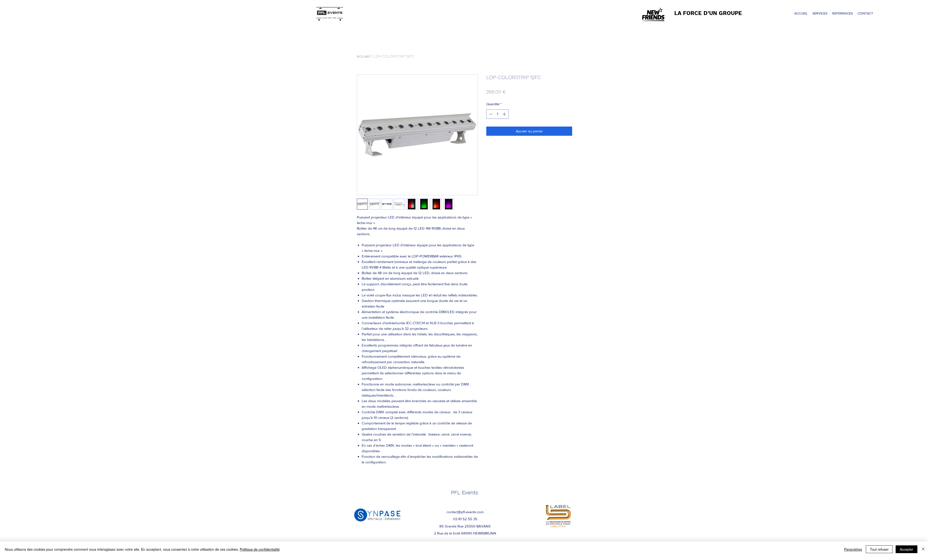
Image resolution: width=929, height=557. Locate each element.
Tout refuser (879, 549)
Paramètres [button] (853, 549)
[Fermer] (923, 549)
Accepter (906, 549)
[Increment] (505, 114)
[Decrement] (490, 114)
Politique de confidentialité (260, 549)
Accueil (363, 56)
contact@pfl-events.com (465, 512)
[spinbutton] (498, 114)
